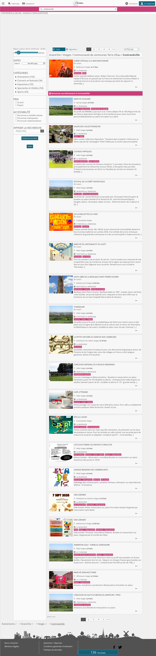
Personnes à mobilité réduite (29, 115)
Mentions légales (12, 646)
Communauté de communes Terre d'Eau (96, 55)
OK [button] (42, 131)
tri (125, 49)
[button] (29, 139)
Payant (20, 105)
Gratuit (20, 102)
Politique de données (53, 650)
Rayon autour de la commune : (26, 49)
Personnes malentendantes (29, 121)
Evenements (8, 623)
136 (98, 652)
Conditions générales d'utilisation (58, 646)
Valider (30, 146)
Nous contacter (11, 643)
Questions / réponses (53, 643)
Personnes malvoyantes (27, 118)
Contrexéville (58, 623)
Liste (56, 49)
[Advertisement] (78, 31)
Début (17, 63)
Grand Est (55, 55)
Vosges (67, 55)
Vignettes (71, 49)
